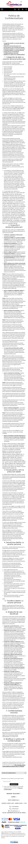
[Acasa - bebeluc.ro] (14, 4)
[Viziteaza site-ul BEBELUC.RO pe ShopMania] (14, 842)
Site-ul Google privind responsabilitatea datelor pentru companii (13, 765)
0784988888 (15, 806)
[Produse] (2, 10)
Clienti (13, 797)
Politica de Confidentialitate (9, 773)
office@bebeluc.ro (15, 811)
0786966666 (15, 809)
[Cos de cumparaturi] (22, 9)
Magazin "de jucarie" (13, 793)
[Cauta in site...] (26, 9)
